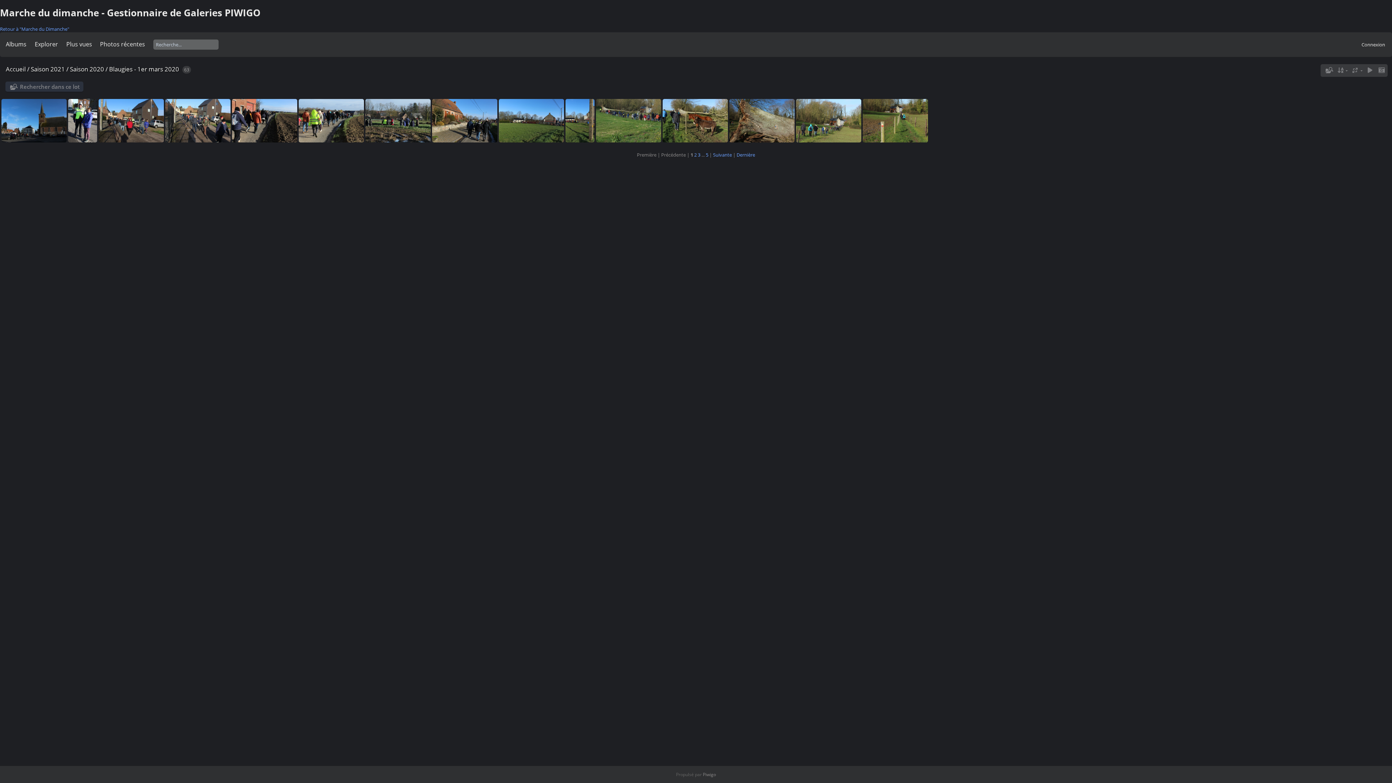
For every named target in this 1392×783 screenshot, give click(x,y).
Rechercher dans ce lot (50, 86)
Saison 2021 (48, 69)
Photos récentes (122, 44)
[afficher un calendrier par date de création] (1381, 70)
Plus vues (79, 44)
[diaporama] (1370, 70)
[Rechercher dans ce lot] (1328, 70)
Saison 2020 (87, 69)
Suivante (722, 155)
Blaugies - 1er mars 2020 (144, 69)
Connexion (1373, 44)
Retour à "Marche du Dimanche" (34, 29)
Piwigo (709, 774)
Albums (16, 44)
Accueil (16, 69)
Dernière (746, 155)
